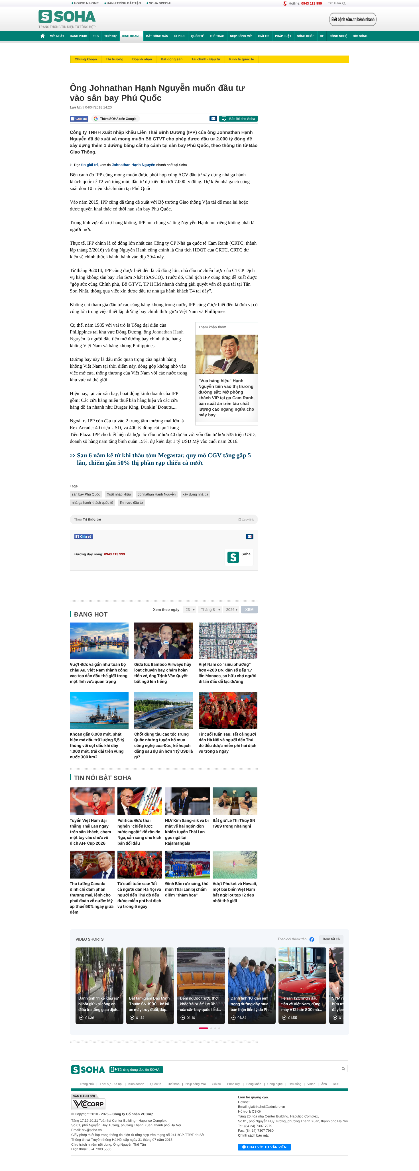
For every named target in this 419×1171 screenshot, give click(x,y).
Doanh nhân (142, 59)
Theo (164, 519)
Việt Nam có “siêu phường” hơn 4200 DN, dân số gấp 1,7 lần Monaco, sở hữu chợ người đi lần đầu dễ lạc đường (228, 673)
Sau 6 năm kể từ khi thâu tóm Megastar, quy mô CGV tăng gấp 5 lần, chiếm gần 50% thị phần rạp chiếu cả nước (164, 459)
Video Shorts (89, 939)
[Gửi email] (213, 118)
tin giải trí (89, 165)
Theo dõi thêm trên (292, 939)
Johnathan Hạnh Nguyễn (133, 165)
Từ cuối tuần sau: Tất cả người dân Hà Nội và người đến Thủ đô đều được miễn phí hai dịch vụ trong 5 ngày (228, 743)
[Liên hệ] (249, 536)
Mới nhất (57, 36)
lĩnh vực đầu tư (131, 503)
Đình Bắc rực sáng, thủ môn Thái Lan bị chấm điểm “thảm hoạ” (187, 889)
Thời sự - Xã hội (111, 1084)
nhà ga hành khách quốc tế (92, 503)
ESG (96, 36)
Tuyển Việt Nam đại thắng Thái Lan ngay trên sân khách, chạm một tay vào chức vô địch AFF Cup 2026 (90, 832)
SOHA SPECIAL (160, 3)
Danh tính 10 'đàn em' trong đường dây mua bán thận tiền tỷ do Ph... (251, 1004)
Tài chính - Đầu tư (205, 59)
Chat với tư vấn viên (266, 1147)
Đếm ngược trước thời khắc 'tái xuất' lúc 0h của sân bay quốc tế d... (200, 1004)
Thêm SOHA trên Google (118, 119)
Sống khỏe (305, 36)
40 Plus (180, 36)
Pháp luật (283, 36)
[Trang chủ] (67, 19)
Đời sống (360, 36)
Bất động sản (157, 36)
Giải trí (263, 36)
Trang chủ (87, 1084)
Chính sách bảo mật (253, 1135)
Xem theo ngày (166, 609)
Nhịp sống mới (241, 36)
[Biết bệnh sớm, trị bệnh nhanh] (353, 19)
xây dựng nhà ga (195, 494)
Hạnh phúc (78, 36)
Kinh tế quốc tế (241, 59)
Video (311, 1084)
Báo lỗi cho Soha (242, 119)
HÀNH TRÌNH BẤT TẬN (124, 3)
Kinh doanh (131, 36)
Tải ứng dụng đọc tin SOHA (138, 1070)
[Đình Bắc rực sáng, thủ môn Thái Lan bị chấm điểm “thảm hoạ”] (187, 865)
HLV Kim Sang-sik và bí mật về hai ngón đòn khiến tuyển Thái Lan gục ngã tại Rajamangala (187, 832)
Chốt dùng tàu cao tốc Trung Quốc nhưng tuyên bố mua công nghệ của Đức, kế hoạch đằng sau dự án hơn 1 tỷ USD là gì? (163, 745)
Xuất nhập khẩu (119, 494)
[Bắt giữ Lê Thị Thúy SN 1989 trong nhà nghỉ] (235, 801)
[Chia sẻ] (79, 119)
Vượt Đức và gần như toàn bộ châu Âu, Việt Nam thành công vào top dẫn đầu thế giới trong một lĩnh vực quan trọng (99, 673)
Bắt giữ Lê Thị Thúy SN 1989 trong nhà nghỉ (234, 823)
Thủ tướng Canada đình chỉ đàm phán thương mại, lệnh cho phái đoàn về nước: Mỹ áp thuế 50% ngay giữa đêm (91, 898)
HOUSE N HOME (86, 3)
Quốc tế (197, 36)
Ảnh (324, 1084)
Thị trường (114, 59)
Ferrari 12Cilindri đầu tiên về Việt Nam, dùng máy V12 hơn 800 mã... (301, 1004)
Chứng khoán (86, 59)
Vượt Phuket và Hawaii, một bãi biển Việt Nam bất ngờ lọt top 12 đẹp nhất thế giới (235, 892)
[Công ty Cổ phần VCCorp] (140, 1102)
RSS (336, 1084)
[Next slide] (336, 988)
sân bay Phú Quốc (86, 494)
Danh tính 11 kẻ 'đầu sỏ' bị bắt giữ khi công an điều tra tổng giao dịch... (99, 1004)
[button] (203, 1028)
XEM (249, 609)
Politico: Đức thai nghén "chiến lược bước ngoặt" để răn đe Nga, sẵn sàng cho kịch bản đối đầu (139, 832)
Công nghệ (338, 36)
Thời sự (110, 36)
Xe (322, 36)
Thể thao (217, 36)
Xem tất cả (331, 939)
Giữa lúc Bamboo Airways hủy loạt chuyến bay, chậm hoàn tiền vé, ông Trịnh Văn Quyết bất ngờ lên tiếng (162, 673)
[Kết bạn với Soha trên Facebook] (233, 557)
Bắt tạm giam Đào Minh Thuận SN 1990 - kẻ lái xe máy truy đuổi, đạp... (149, 1004)
